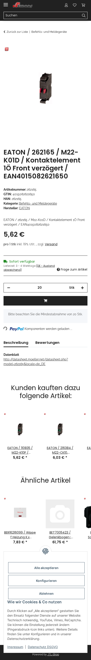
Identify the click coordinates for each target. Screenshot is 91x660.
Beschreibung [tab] (16, 342)
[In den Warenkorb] (7, 43)
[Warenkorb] (83, 4)
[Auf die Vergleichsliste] (67, 54)
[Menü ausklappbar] (6, 3)
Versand (51, 244)
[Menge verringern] (8, 287)
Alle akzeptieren (46, 568)
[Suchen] (83, 15)
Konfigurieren (46, 581)
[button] (66, 4)
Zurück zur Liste (17, 31)
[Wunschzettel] (74, 4)
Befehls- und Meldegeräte (38, 203)
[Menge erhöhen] (82, 287)
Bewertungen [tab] (47, 342)
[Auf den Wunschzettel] (78, 54)
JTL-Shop (53, 654)
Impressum (15, 647)
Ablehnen (46, 593)
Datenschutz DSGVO (43, 647)
